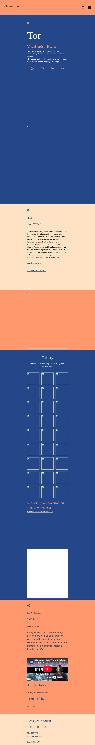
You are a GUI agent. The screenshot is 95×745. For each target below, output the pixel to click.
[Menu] (89, 7)
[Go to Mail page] (42, 68)
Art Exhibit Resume (36, 270)
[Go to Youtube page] (62, 68)
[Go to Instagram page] (32, 68)
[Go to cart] (82, 7)
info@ (29, 736)
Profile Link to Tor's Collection (40, 512)
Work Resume (34, 263)
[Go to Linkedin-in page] (52, 68)
